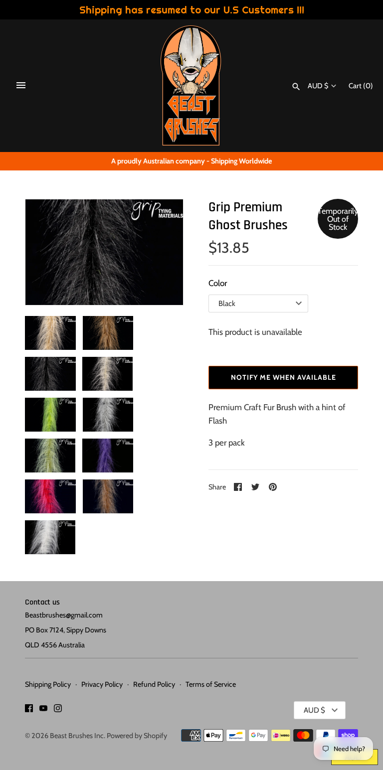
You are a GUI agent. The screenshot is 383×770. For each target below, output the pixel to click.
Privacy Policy (102, 684)
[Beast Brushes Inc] (192, 85)
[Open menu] (21, 85)
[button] (46, 253)
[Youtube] (43, 710)
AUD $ (318, 86)
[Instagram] (58, 710)
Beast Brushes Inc (77, 735)
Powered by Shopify (137, 735)
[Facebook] (29, 710)
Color (217, 283)
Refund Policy (154, 684)
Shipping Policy (48, 684)
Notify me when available (283, 377)
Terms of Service (211, 684)
